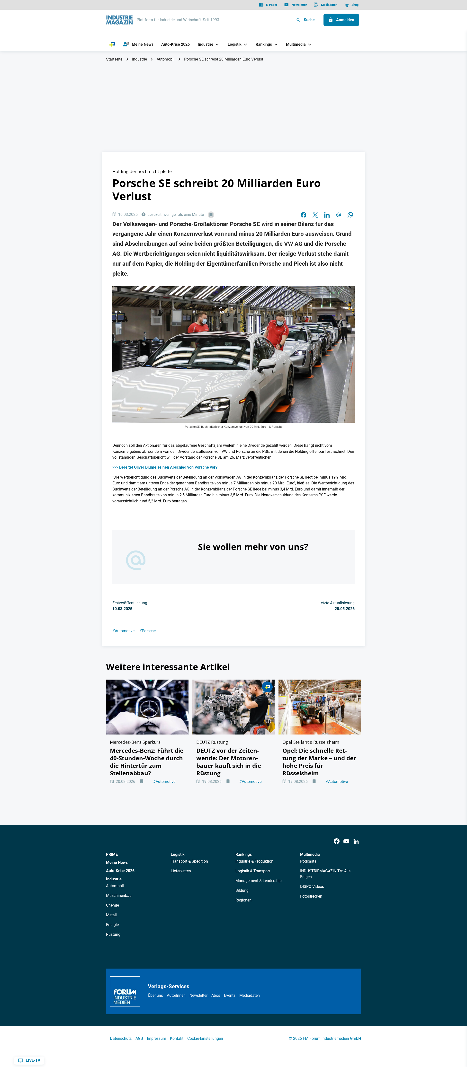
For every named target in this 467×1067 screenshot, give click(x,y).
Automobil (165, 59)
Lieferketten (181, 871)
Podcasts (308, 861)
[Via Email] (338, 214)
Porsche (147, 631)
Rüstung (113, 934)
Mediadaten (249, 995)
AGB (139, 1038)
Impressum (156, 1038)
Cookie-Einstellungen (205, 1038)
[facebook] (303, 214)
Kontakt (176, 1038)
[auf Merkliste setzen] (211, 214)
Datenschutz (121, 1038)
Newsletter (198, 995)
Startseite (114, 59)
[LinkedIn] (327, 214)
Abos (215, 995)
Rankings (243, 854)
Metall (111, 915)
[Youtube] (346, 842)
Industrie (139, 59)
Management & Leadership (258, 880)
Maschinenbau (119, 895)
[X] (315, 214)
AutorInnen (176, 995)
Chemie (112, 905)
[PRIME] (112, 44)
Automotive (123, 631)
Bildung (242, 890)
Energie (112, 924)
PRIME (112, 854)
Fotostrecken (311, 896)
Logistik (178, 854)
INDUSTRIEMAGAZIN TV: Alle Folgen (325, 874)
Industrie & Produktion (254, 861)
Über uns (155, 995)
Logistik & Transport (252, 871)
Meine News (117, 862)
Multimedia (310, 854)
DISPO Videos (312, 886)
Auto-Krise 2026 (120, 870)
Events (229, 995)
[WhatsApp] (350, 214)
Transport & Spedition (189, 861)
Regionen (243, 900)
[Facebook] (337, 842)
